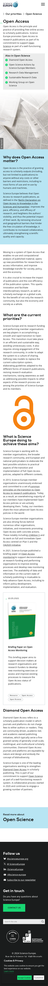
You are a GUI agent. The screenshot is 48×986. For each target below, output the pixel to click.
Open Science (34, 13)
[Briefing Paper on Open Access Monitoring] (22, 619)
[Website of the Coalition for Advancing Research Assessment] (13, 941)
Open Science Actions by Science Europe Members (22, 66)
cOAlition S (34, 535)
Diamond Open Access (20, 59)
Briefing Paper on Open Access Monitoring (20, 648)
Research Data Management (23, 72)
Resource (14, 695)
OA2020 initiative (12, 545)
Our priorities (14, 13)
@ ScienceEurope (16, 864)
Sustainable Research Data (23, 77)
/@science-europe (16, 874)
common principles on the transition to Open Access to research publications (21, 490)
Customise (38, 977)
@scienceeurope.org (17, 858)
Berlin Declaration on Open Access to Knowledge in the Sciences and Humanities (21, 203)
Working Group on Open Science (21, 84)
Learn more (9, 971)
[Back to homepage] (10, 4)
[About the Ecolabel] (34, 941)
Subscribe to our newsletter (21, 879)
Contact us (14, 908)
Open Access (27, 695)
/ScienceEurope (15, 869)
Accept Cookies (24, 977)
